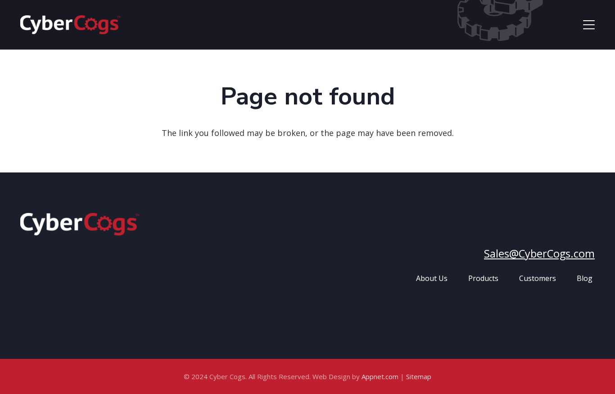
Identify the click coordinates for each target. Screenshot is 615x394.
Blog (584, 278)
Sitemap (418, 376)
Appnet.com (380, 376)
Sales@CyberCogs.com (539, 253)
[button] (589, 25)
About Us (432, 278)
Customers (537, 278)
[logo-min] (70, 24)
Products (483, 278)
